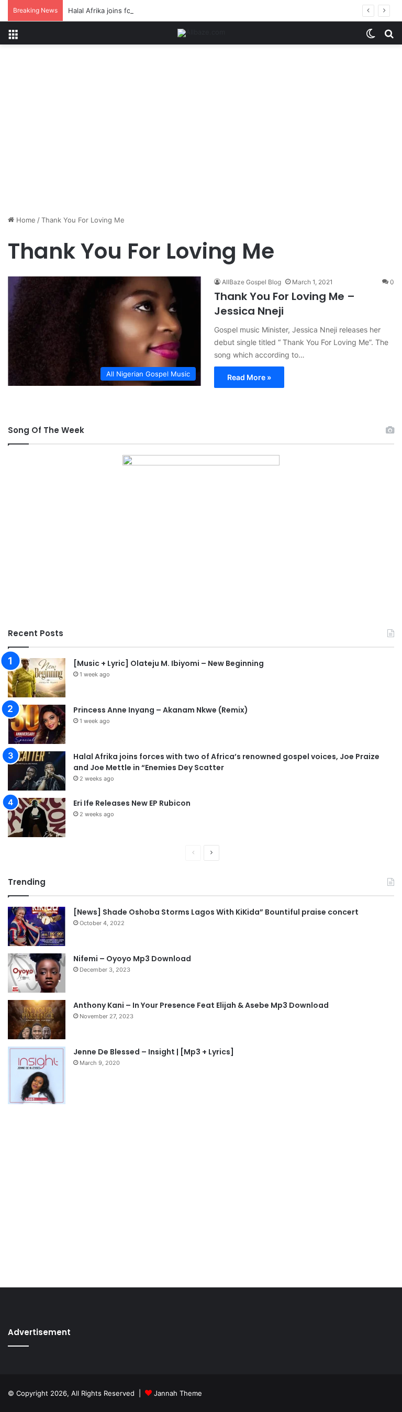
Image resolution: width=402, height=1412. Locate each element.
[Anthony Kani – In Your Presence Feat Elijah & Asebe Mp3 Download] (36, 1019)
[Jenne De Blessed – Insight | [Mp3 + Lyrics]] (36, 1075)
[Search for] (389, 37)
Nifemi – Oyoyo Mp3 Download (132, 958)
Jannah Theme (178, 1393)
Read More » (249, 377)
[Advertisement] (201, 133)
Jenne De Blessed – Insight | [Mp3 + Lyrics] (153, 1052)
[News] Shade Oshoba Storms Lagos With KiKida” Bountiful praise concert (216, 912)
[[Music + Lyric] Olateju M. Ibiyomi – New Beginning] (36, 677)
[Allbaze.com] (201, 33)
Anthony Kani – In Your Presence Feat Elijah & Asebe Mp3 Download (201, 1005)
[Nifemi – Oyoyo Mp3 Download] (36, 973)
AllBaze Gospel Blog (251, 282)
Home (25, 220)
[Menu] (13, 37)
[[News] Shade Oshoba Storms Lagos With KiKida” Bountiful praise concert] (36, 926)
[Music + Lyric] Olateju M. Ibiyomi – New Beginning (168, 663)
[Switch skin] (370, 37)
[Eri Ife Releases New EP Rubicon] (36, 817)
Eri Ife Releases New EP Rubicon (132, 803)
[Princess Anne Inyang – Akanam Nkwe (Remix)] (36, 724)
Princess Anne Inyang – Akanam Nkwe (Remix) (160, 710)
